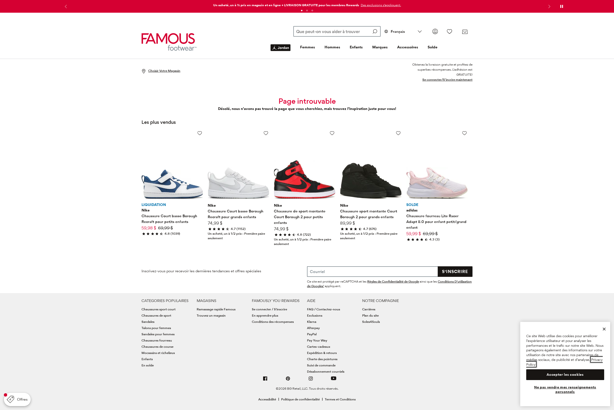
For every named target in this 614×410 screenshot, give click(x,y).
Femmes (307, 47)
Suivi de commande (321, 365)
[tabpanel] (307, 4)
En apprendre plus (265, 315)
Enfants (356, 47)
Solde (432, 47)
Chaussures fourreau (157, 340)
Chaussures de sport (156, 315)
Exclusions (314, 315)
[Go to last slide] (65, 6)
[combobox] (336, 31)
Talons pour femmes (156, 328)
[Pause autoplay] (561, 6)
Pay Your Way (317, 340)
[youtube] (333, 380)
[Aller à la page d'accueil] (169, 42)
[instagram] (311, 380)
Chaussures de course (157, 346)
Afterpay (313, 328)
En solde (148, 365)
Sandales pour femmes (158, 334)
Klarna (311, 322)
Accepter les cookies (565, 374)
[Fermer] (604, 329)
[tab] (301, 10)
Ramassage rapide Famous (216, 309)
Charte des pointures (322, 359)
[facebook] (265, 380)
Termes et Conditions (340, 399)
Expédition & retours (322, 353)
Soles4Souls (371, 322)
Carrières (368, 309)
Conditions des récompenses (273, 322)
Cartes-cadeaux (318, 346)
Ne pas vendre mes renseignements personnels (565, 389)
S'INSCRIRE (455, 271)
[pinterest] (288, 380)
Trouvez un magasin (211, 315)
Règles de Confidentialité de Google (393, 281)
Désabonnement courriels (325, 371)
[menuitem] (280, 51)
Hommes (332, 47)
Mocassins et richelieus (158, 353)
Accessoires (407, 47)
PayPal (312, 334)
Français (398, 31)
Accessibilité (267, 399)
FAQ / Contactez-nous (323, 309)
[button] (380, 5)
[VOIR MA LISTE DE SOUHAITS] (449, 31)
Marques (380, 47)
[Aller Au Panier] (464, 32)
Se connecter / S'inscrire (269, 309)
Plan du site (370, 315)
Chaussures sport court (159, 309)
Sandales (148, 322)
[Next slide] (549, 6)
